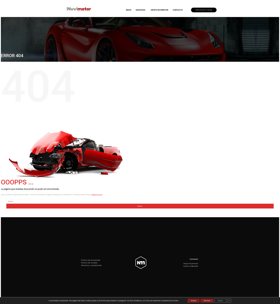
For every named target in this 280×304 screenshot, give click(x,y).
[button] (204, 10)
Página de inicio (96, 195)
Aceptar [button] (193, 301)
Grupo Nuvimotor (159, 10)
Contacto (178, 10)
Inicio (128, 10)
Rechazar (207, 301)
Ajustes (220, 301)
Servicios (140, 10)
